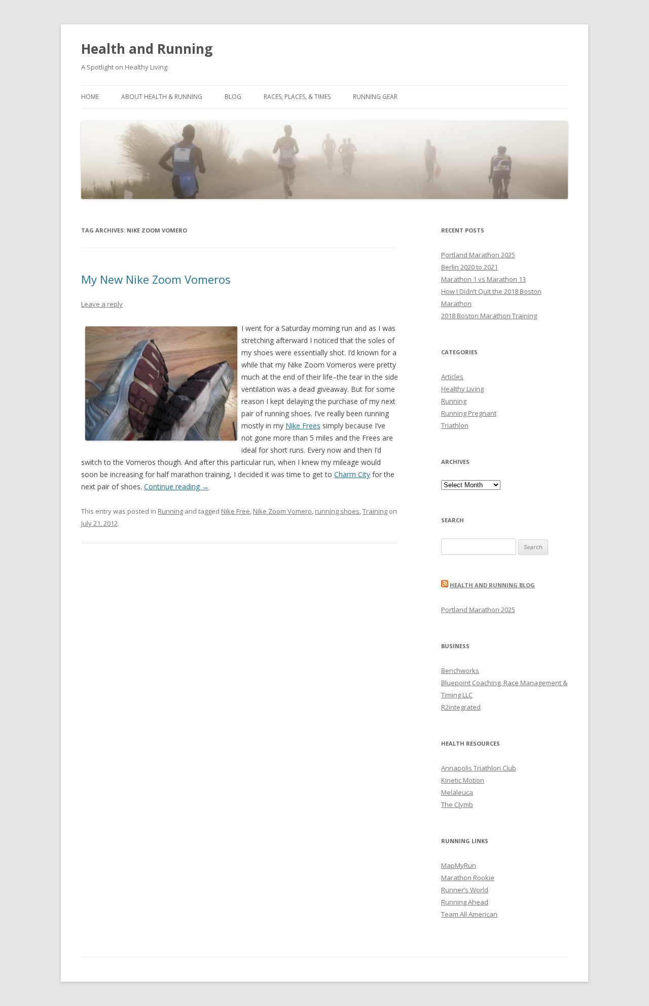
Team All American (469, 914)
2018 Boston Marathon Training (489, 315)
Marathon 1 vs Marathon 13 (483, 279)
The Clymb (457, 804)
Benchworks (460, 670)
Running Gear (375, 96)
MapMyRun (458, 865)
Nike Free (235, 511)
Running (170, 511)
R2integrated (461, 707)
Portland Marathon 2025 (478, 254)
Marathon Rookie (467, 877)
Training (375, 511)
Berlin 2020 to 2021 (469, 267)
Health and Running (146, 49)
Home (90, 96)
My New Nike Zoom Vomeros (156, 279)
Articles (452, 376)
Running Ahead (464, 902)
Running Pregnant (468, 413)
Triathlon (454, 425)
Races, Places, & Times (297, 96)
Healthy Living (462, 388)
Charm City (352, 474)
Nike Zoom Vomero (282, 511)
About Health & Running (161, 96)
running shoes (337, 511)
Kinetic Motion (462, 780)
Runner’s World (464, 889)
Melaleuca (457, 792)
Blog (233, 96)
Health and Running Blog (492, 585)
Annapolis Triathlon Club (478, 768)
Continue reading (176, 486)
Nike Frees (302, 425)
